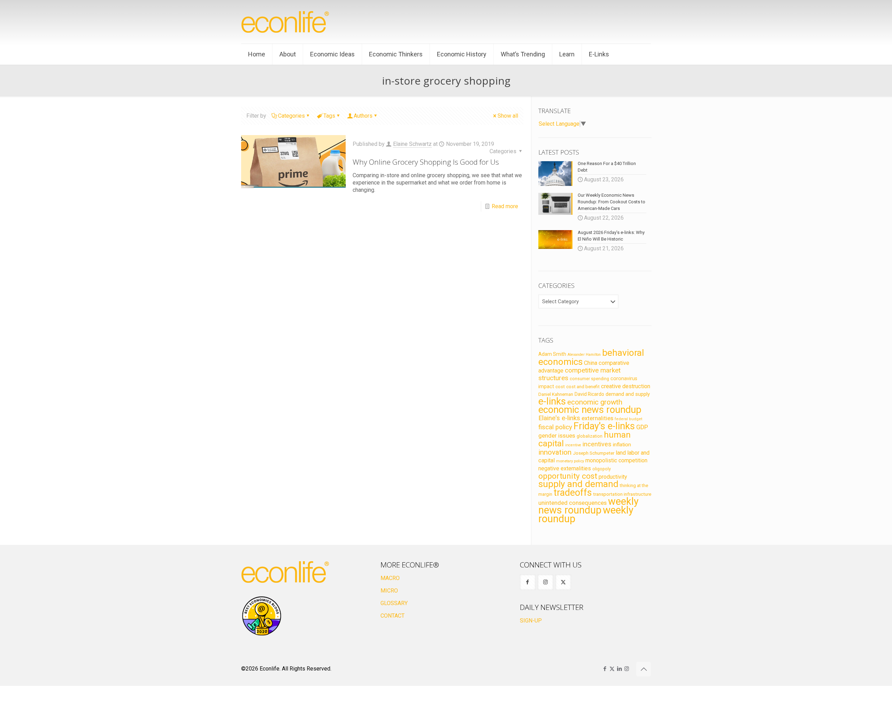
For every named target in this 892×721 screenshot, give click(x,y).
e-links (552, 401)
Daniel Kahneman (555, 394)
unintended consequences (572, 502)
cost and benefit (583, 386)
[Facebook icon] (604, 669)
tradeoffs (573, 492)
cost (560, 386)
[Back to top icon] (643, 669)
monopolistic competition (616, 460)
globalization (589, 436)
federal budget (629, 419)
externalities (597, 418)
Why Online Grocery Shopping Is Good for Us (426, 162)
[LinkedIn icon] (619, 669)
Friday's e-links (604, 426)
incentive (573, 445)
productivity (613, 476)
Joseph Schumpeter (593, 453)
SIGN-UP (531, 620)
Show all (508, 115)
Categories (291, 115)
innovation (554, 452)
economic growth (594, 402)
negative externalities (564, 468)
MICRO (389, 590)
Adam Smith (552, 354)
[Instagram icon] (626, 669)
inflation (622, 444)
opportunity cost (567, 475)
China (590, 363)
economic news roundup (589, 409)
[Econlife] (285, 22)
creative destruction (625, 386)
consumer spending (589, 378)
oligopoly (601, 468)
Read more (505, 206)
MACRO (390, 578)
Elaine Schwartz (412, 144)
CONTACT (392, 615)
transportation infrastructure (622, 494)
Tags (329, 115)
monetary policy (570, 461)
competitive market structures (579, 374)
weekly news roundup (588, 505)
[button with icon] (528, 582)
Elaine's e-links (559, 418)
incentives (597, 444)
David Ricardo (589, 394)
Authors (363, 115)
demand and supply (628, 394)
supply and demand (578, 484)
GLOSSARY (394, 603)
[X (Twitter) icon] (612, 669)
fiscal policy (555, 427)
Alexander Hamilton (584, 354)
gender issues (556, 435)
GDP (642, 427)
